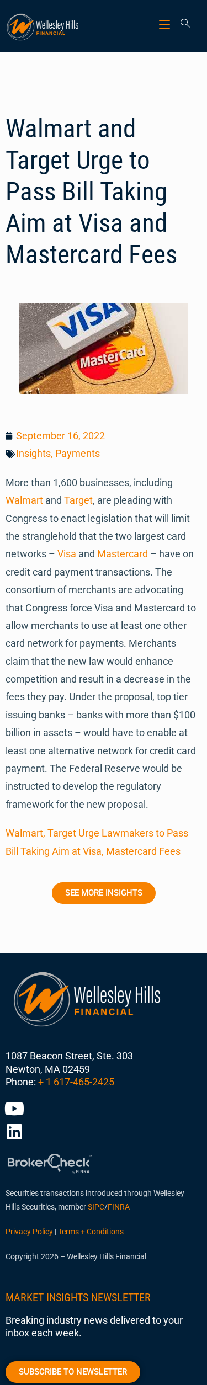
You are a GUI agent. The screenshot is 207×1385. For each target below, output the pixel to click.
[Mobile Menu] (166, 24)
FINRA (119, 1206)
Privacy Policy (29, 1231)
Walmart (24, 500)
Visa (66, 554)
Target (78, 500)
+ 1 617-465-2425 (76, 1082)
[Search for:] (181, 24)
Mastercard (122, 554)
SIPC (96, 1206)
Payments (77, 453)
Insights (33, 453)
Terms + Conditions (91, 1231)
